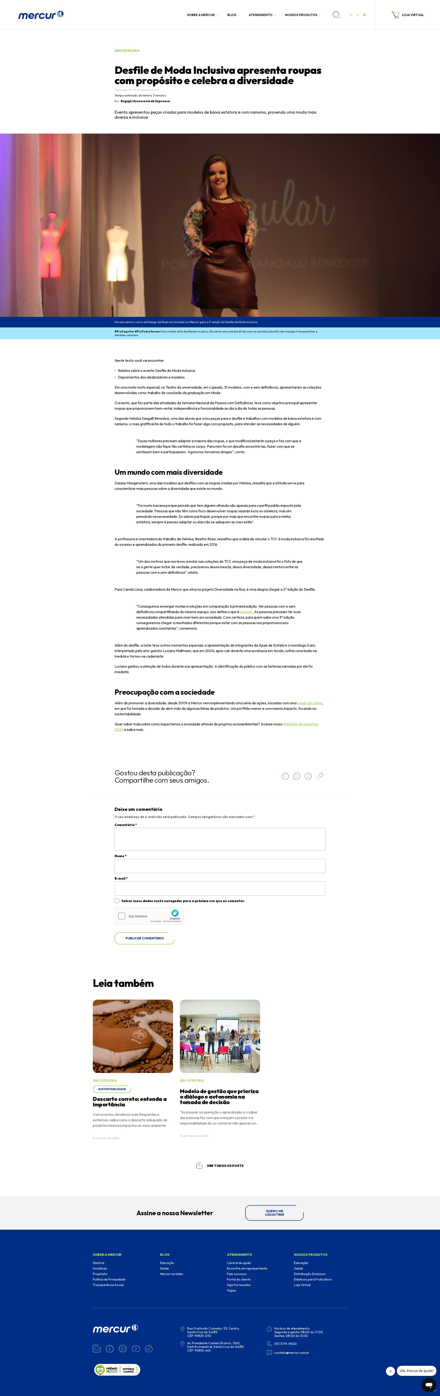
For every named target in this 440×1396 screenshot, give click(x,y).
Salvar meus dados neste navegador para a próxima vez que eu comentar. (183, 901)
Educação (167, 1262)
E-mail (121, 878)
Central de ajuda (239, 1262)
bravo (434, 1391)
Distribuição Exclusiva (309, 1273)
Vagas (231, 1290)
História (98, 1262)
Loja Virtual (302, 1284)
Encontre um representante (247, 1268)
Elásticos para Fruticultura (313, 1279)
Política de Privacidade (109, 1279)
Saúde (164, 1268)
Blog (231, 15)
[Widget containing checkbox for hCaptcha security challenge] (149, 916)
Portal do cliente (239, 1279)
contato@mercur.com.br (291, 1353)
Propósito (100, 1273)
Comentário (126, 825)
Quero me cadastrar (274, 1213)
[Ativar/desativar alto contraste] (364, 15)
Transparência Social (108, 1284)
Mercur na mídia (171, 1273)
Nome (120, 856)
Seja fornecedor (239, 1284)
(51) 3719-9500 (285, 1344)
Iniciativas (100, 1268)
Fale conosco (237, 1273)
